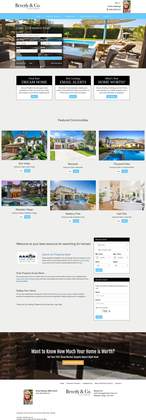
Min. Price (20, 40)
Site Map (52, 413)
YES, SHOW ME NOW (73, 362)
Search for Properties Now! (56, 254)
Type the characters (101, 307)
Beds (18, 47)
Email (118, 3)
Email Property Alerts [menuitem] (89, 16)
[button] (39, 58)
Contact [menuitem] (106, 16)
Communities (87, 383)
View (21, 171)
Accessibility (19, 413)
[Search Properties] (27, 258)
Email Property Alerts (104, 383)
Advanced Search (56, 63)
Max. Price (44, 40)
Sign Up (73, 97)
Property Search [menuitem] (53, 16)
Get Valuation (112, 97)
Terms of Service (28, 413)
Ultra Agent (44, 419)
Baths (43, 47)
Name (97, 292)
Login (30, 63)
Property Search (73, 383)
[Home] (28, 5)
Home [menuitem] (38, 16)
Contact (118, 383)
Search (34, 97)
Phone (97, 300)
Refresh (109, 311)
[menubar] (73, 16)
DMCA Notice (46, 413)
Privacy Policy (37, 413)
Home (62, 383)
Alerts (27, 171)
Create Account (21, 63)
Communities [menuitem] (70, 16)
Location (19, 32)
